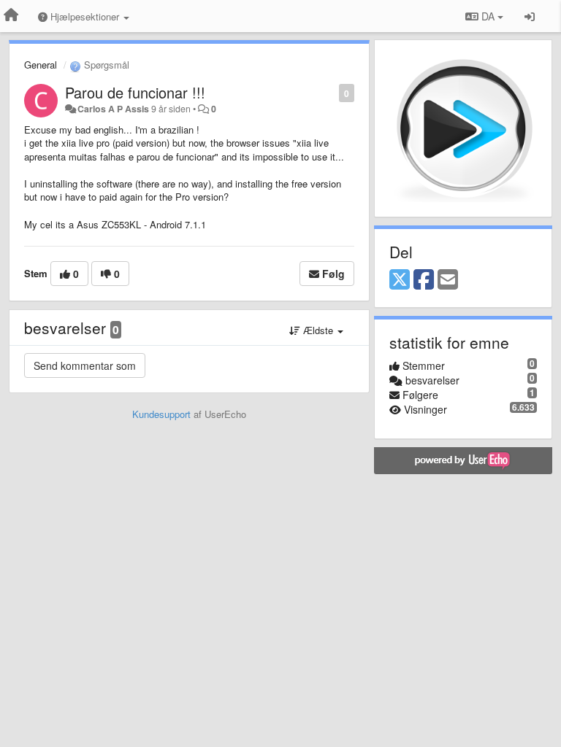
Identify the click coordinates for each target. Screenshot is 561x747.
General (40, 64)
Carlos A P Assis (113, 108)
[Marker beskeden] (331, 92)
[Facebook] (423, 280)
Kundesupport (161, 414)
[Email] (448, 280)
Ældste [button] (318, 330)
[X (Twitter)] (399, 280)
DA (487, 16)
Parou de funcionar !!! (135, 92)
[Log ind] (529, 16)
